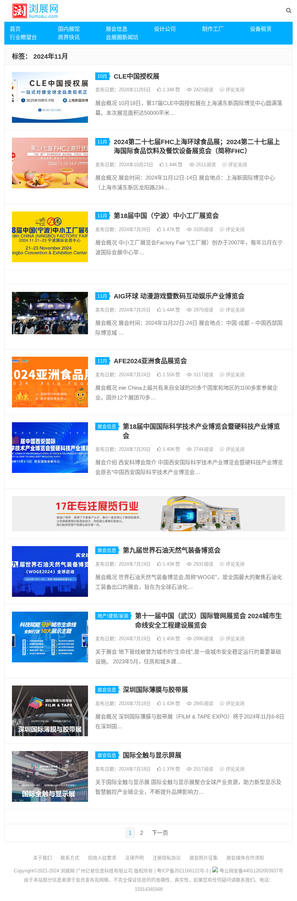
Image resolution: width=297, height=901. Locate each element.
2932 (202, 564)
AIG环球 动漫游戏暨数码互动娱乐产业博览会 (179, 296)
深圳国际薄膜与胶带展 (155, 689)
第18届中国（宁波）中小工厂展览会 (166, 215)
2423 (202, 89)
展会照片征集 (203, 857)
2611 (205, 164)
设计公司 (165, 29)
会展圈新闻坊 (122, 37)
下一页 (160, 833)
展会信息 (116, 29)
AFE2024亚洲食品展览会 (150, 361)
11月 (102, 141)
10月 (102, 76)
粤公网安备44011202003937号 (251, 870)
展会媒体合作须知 (245, 857)
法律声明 (134, 857)
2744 (202, 449)
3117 (202, 374)
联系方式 (69, 857)
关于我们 (42, 857)
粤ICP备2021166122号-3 (182, 870)
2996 (202, 638)
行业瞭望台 (23, 37)
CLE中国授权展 (136, 76)
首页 (15, 29)
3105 (202, 229)
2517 (202, 769)
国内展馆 (69, 29)
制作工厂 (213, 29)
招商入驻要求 (102, 857)
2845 (202, 703)
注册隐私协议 (166, 857)
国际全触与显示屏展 (152, 755)
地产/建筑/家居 (113, 616)
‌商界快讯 (69, 37)
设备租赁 (261, 29)
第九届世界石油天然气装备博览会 (172, 550)
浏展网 (67, 870)
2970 (202, 310)
